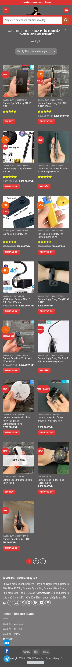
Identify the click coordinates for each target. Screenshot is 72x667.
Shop (27, 31)
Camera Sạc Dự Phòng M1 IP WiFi (17, 105)
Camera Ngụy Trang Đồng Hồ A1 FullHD (53, 301)
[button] (6, 10)
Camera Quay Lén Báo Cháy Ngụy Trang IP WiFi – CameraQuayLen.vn (16, 420)
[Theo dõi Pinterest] (35, 603)
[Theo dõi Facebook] (10, 603)
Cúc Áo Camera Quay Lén (15, 233)
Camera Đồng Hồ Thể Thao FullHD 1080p (51, 481)
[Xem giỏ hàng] (66, 10)
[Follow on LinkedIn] (42, 603)
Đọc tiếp (9, 121)
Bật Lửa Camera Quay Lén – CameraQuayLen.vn (51, 235)
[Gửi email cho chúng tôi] (29, 603)
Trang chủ (13, 31)
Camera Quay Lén (54, 658)
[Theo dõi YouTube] (48, 603)
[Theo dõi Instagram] (16, 603)
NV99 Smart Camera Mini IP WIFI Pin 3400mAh (16, 301)
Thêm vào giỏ (46, 121)
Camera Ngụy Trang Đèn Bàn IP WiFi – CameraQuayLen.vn (53, 360)
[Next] (43, 561)
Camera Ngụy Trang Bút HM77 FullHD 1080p (52, 105)
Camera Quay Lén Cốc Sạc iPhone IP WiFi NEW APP (50, 419)
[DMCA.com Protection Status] (35, 662)
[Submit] (65, 20)
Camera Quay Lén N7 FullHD (16, 539)
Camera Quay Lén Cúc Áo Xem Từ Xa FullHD (17, 360)
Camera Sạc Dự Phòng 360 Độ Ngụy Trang (17, 481)
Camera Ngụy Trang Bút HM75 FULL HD (17, 170)
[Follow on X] (23, 603)
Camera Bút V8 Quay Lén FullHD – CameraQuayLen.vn (53, 170)
